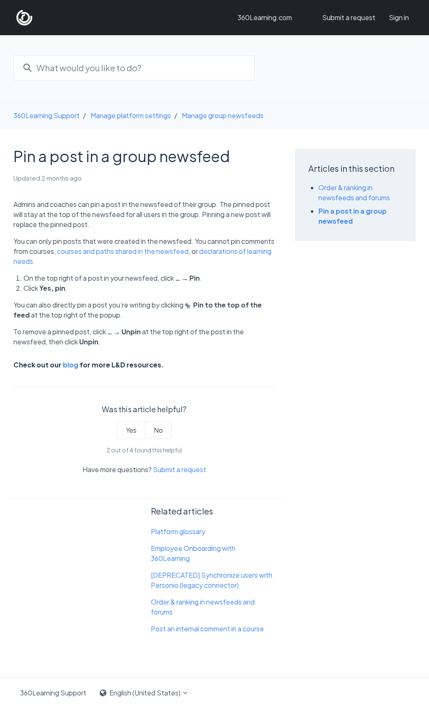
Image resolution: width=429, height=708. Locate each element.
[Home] (24, 17)
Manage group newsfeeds (223, 115)
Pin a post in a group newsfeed (352, 216)
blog (70, 364)
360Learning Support (46, 115)
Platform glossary (178, 531)
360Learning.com (265, 17)
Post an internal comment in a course (207, 628)
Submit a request (348, 17)
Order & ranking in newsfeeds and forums (203, 606)
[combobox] (134, 67)
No (158, 430)
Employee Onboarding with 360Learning (193, 553)
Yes (131, 430)
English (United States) (145, 692)
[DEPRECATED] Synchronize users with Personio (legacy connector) (211, 580)
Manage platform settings (130, 115)
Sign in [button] (399, 17)
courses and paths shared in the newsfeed (123, 251)
